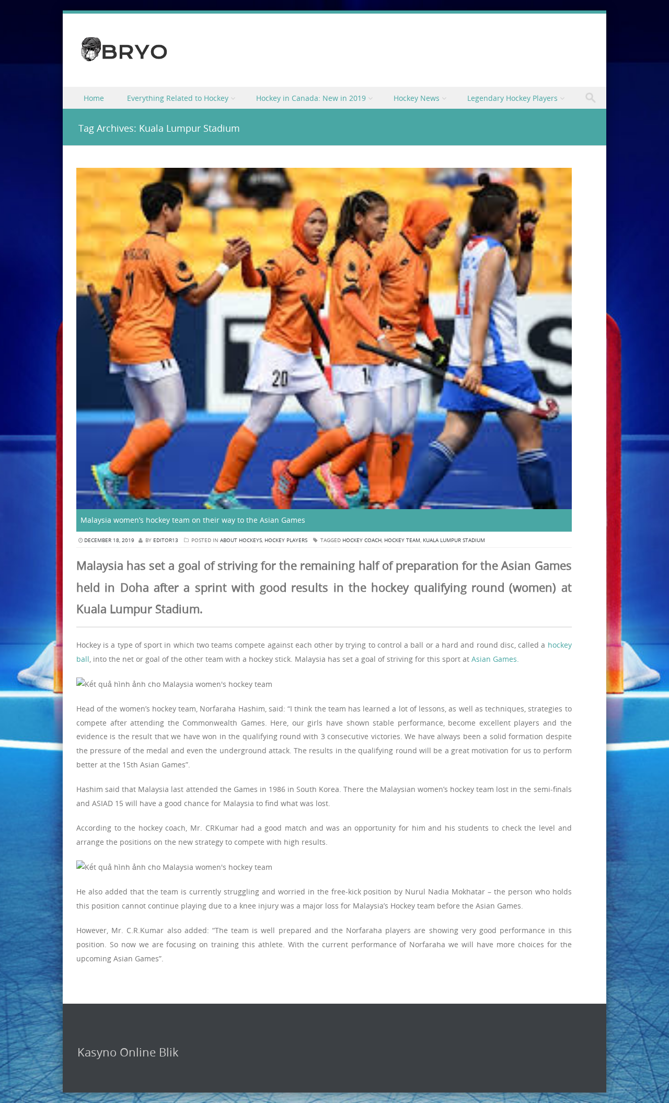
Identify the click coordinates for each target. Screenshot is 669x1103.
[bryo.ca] (124, 62)
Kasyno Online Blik (128, 1052)
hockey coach (362, 540)
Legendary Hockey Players (512, 98)
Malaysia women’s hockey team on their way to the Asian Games (192, 520)
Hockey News (417, 98)
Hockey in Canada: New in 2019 (311, 98)
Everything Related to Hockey (177, 98)
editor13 (165, 540)
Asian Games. (495, 659)
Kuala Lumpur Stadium (454, 540)
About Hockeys (241, 540)
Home (94, 98)
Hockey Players (285, 540)
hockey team (402, 540)
